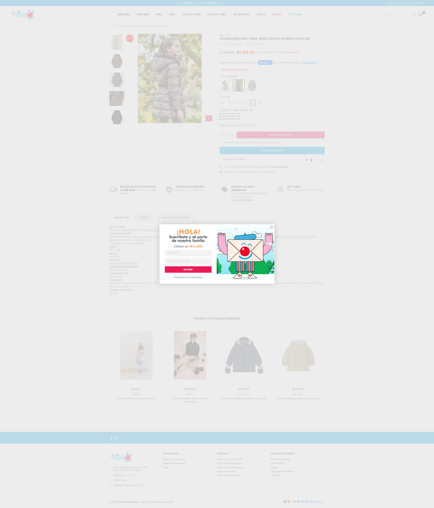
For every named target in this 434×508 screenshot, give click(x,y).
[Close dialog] (271, 227)
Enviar (188, 269)
